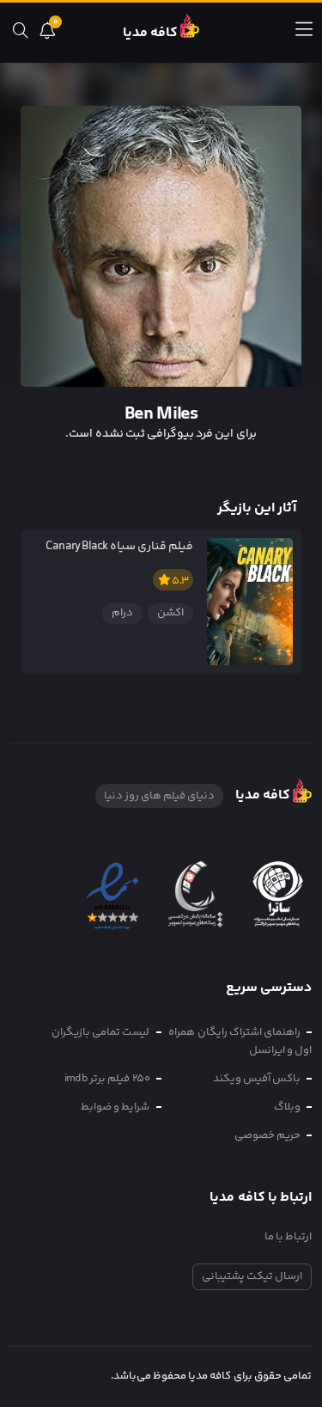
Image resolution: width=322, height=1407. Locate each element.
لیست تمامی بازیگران (100, 1032)
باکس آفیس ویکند (257, 1078)
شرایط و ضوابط (115, 1107)
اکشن (170, 612)
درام (122, 612)
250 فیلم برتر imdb (106, 1078)
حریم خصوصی (267, 1135)
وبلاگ (287, 1107)
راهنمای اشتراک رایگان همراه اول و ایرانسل (240, 1041)
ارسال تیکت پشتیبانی (252, 1276)
